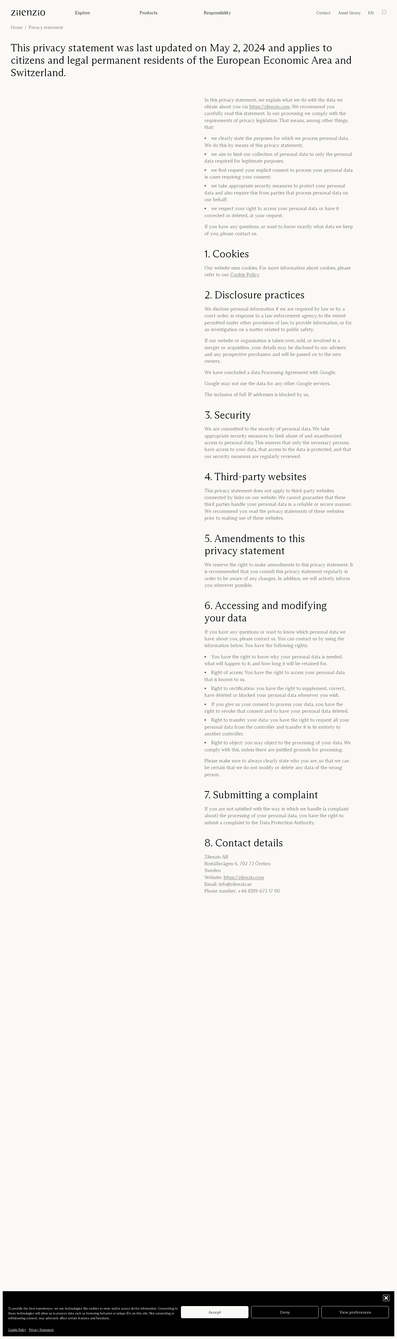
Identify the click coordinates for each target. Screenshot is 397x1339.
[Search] (383, 12)
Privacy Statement (41, 1330)
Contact (323, 12)
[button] (386, 1298)
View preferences (355, 1312)
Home (17, 27)
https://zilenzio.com (269, 106)
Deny (285, 1312)
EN (371, 13)
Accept (214, 1312)
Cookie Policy (17, 1330)
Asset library (349, 12)
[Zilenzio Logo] (37, 13)
